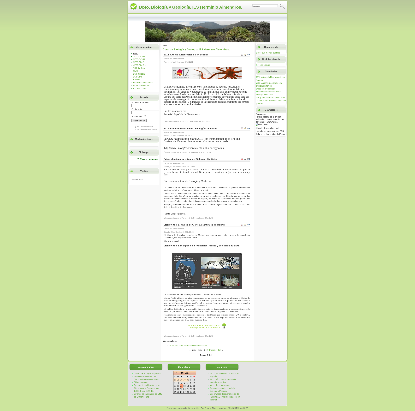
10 (175, 386)
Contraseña (136, 109)
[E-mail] (248, 55)
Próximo (213, 350)
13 (184, 386)
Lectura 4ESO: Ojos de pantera (147, 373)
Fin (219, 350)
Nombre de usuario (139, 102)
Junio (181, 373)
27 (184, 392)
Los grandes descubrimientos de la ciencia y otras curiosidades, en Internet (271, 100)
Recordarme (136, 117)
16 (194, 386)
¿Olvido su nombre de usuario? (146, 129)
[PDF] (242, 55)
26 (181, 392)
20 (184, 389)
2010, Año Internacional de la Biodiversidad (188, 346)
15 (191, 386)
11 (178, 386)
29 (191, 392)
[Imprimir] (245, 55)
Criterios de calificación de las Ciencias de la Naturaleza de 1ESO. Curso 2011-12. (147, 388)
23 (194, 389)
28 (188, 392)
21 (188, 389)
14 (188, 386)
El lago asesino (141, 382)
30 (194, 392)
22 (191, 389)
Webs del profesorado (265, 89)
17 (175, 389)
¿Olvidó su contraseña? (144, 127)
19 (181, 389)
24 (175, 392)
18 (178, 389)
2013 (187, 373)
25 (178, 392)
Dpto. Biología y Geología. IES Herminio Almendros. (190, 7)
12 (181, 386)
